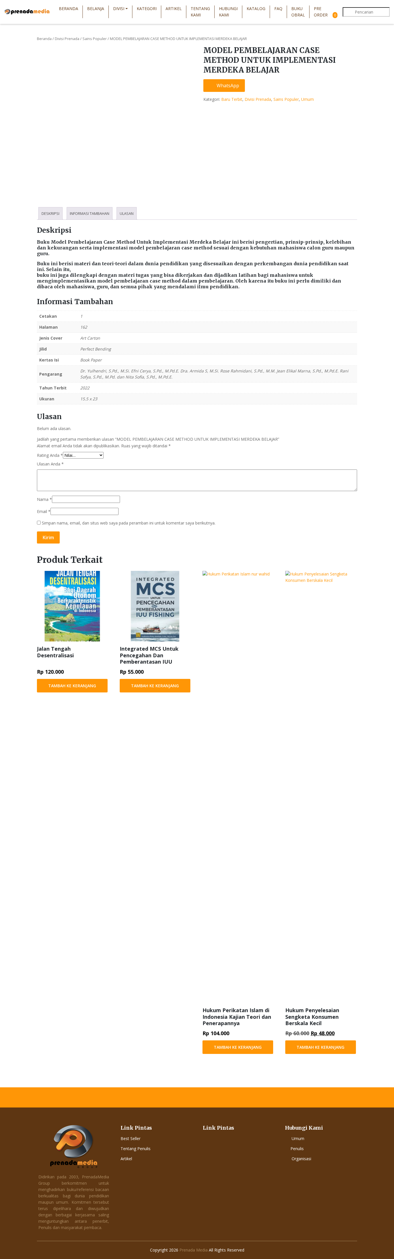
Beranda (68, 8)
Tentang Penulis (136, 1148)
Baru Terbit (231, 99)
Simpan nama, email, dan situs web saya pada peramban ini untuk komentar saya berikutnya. (128, 523)
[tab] (50, 213)
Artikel (174, 8)
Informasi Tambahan (89, 213)
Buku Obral (298, 12)
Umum (307, 99)
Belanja (95, 8)
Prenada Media (193, 1250)
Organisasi (301, 1158)
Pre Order (321, 12)
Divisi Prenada (67, 38)
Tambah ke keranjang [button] (72, 685)
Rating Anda (50, 455)
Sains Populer (94, 38)
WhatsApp (227, 85)
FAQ (278, 8)
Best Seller (130, 1138)
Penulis (297, 1148)
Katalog (256, 8)
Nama (44, 499)
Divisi (118, 8)
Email (43, 511)
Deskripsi (50, 213)
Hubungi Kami (228, 12)
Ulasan (127, 213)
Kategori (147, 8)
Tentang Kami (200, 12)
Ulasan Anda (50, 464)
